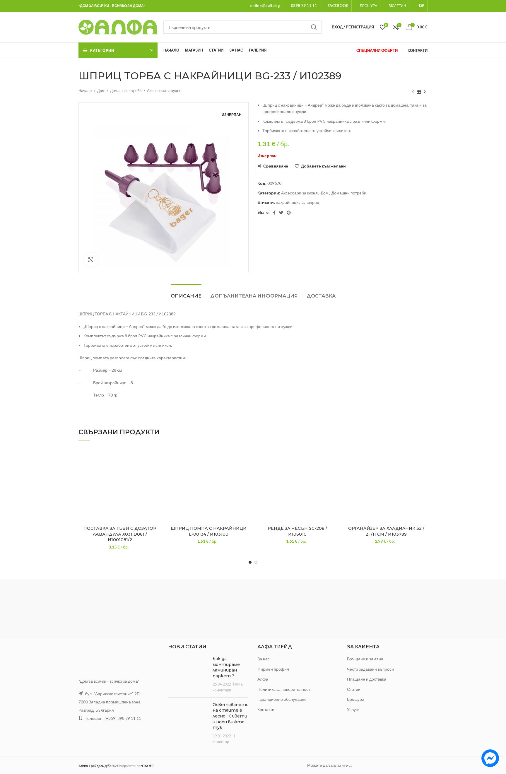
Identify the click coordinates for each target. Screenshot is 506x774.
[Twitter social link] (281, 212)
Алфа (262, 678)
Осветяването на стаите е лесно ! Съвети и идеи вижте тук (231, 716)
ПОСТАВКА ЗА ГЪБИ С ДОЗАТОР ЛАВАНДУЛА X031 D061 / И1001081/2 (119, 534)
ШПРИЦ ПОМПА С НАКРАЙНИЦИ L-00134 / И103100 (209, 531)
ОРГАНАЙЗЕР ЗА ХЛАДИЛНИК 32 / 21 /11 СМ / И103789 (386, 531)
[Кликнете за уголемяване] (90, 259)
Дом (101, 90)
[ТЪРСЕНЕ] (313, 27)
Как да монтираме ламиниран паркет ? (226, 667)
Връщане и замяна (365, 658)
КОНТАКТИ (418, 50)
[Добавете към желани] (157, 456)
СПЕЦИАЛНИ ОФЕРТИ (377, 50)
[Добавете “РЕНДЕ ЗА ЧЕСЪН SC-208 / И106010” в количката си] (334, 469)
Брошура (355, 699)
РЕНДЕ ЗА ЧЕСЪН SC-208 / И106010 (297, 531)
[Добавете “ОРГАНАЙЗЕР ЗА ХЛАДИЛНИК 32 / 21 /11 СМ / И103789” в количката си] (423, 469)
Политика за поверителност (283, 689)
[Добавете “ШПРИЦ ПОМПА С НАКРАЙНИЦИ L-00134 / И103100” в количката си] (245, 469)
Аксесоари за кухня (164, 90)
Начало (85, 90)
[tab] (186, 293)
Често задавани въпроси (370, 669)
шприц (313, 202)
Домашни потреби (126, 90)
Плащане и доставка (366, 678)
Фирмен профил (273, 669)
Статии (353, 689)
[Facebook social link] (274, 212)
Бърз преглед (157, 482)
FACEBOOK (338, 5)
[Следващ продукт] (425, 92)
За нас (263, 658)
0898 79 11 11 (304, 5)
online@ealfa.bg (265, 5)
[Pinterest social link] (289, 212)
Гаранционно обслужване (282, 699)
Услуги (353, 709)
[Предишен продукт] (413, 92)
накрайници (287, 202)
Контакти (265, 709)
